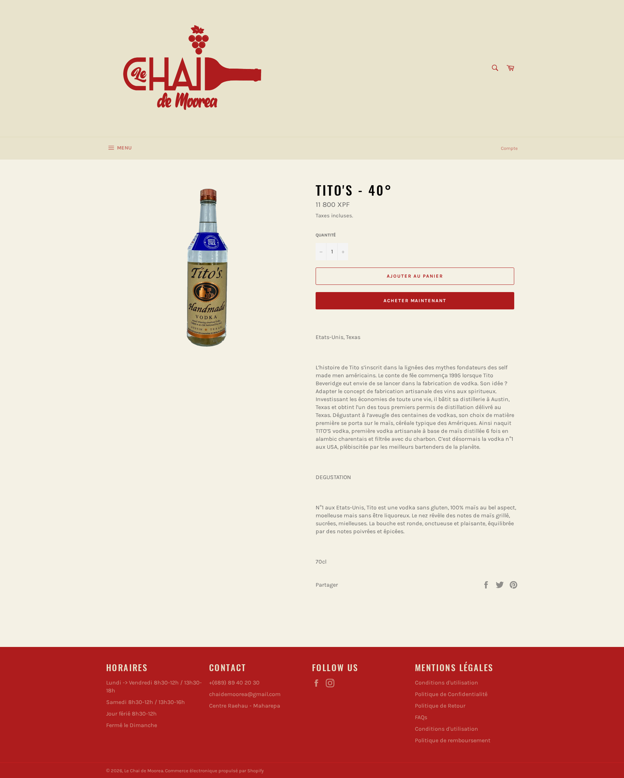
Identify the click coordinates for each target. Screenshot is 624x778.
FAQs (421, 717)
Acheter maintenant (415, 300)
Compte (509, 148)
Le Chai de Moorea (143, 770)
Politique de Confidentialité (451, 694)
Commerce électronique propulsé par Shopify (214, 770)
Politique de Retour (440, 705)
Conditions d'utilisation (446, 682)
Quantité (326, 235)
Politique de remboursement (452, 740)
